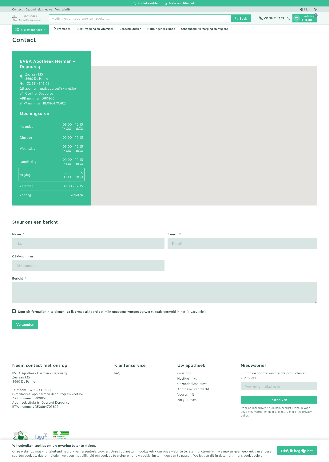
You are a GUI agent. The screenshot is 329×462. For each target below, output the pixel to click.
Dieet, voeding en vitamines (95, 29)
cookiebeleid (253, 455)
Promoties (63, 29)
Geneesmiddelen (130, 29)
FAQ (117, 373)
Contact (17, 9)
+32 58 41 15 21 (39, 389)
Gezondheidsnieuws (39, 9)
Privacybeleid (196, 311)
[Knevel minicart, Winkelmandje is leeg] (296, 18)
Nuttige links (187, 378)
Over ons (184, 373)
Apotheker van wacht (193, 389)
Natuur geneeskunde (161, 29)
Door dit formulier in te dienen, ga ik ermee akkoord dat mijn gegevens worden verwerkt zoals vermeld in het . (113, 311)
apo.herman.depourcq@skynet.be (50, 88)
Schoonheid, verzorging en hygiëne (204, 29)
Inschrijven (278, 399)
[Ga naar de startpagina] (26, 18)
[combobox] (140, 18)
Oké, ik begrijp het (297, 450)
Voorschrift (62, 9)
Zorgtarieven (187, 399)
